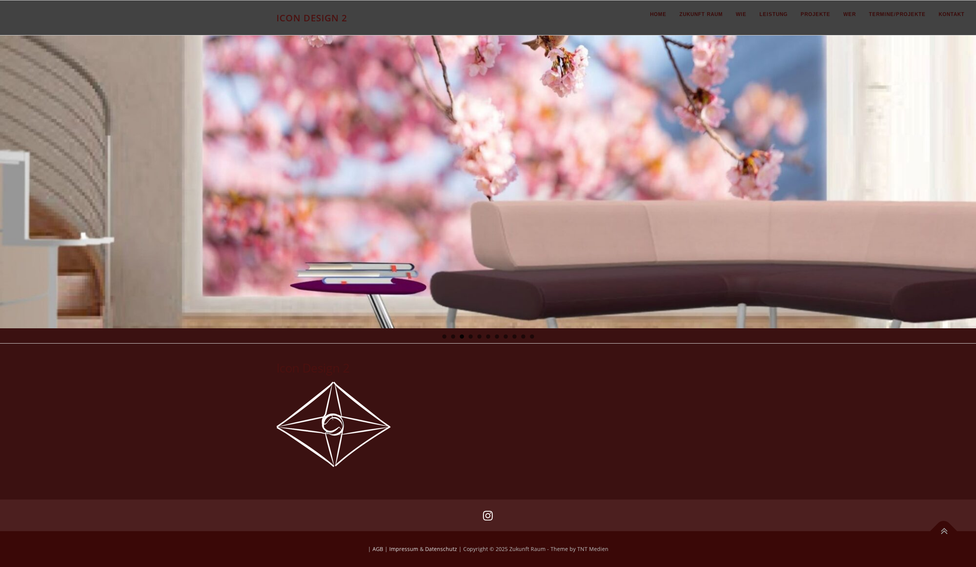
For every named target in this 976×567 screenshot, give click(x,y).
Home (658, 14)
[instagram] (488, 515)
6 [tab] (488, 336)
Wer (849, 14)
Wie (741, 14)
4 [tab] (471, 336)
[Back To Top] (943, 531)
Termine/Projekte (897, 14)
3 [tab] (462, 336)
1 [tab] (444, 336)
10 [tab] (523, 336)
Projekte (815, 14)
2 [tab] (453, 336)
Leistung (773, 14)
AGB (377, 549)
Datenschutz (441, 549)
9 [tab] (514, 336)
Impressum (403, 549)
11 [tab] (532, 336)
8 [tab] (506, 336)
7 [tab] (497, 336)
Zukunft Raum (701, 14)
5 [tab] (479, 336)
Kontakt (952, 14)
